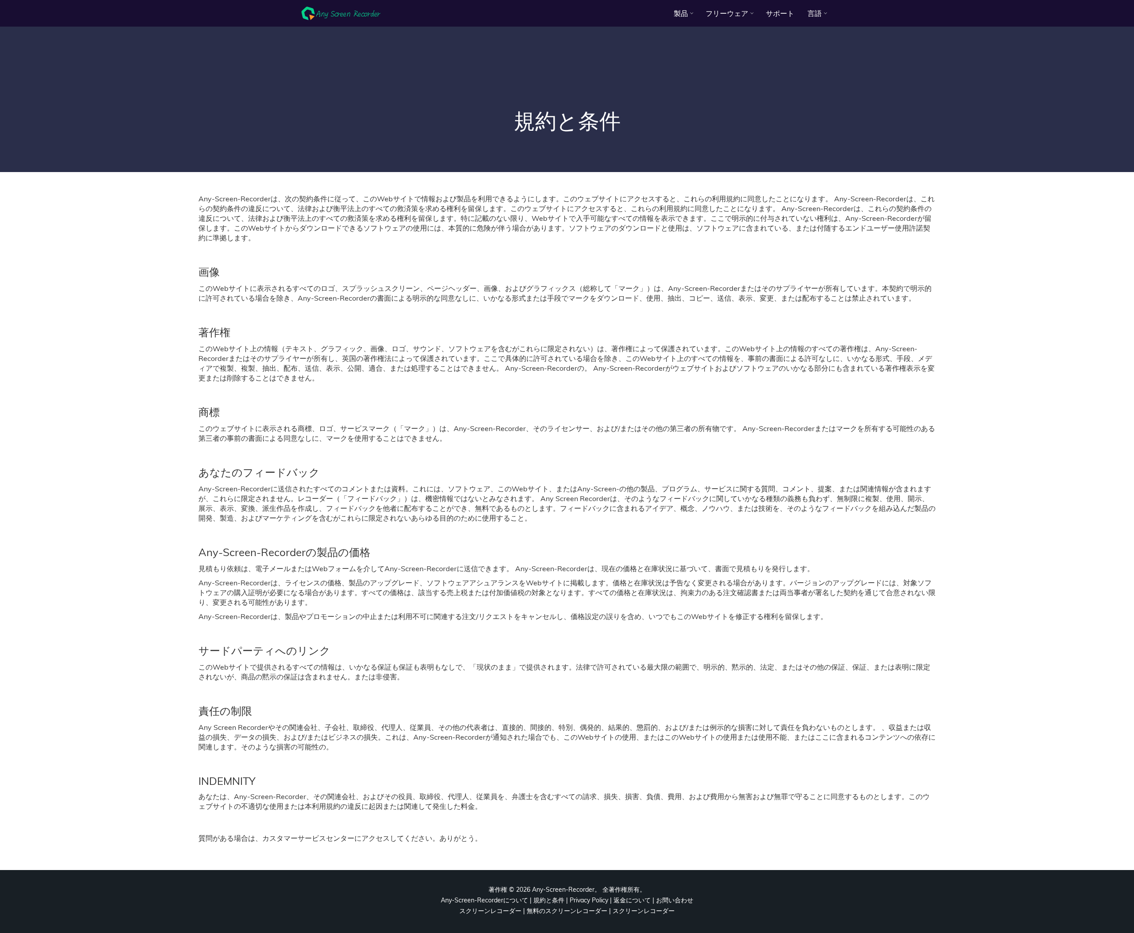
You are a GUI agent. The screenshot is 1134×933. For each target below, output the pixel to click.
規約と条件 (548, 900)
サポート (780, 13)
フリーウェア (727, 13)
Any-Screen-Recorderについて (484, 900)
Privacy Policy (589, 900)
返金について (632, 900)
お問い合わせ (674, 900)
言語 (815, 13)
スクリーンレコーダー (490, 911)
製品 (681, 13)
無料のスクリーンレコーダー (567, 911)
